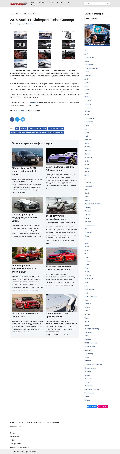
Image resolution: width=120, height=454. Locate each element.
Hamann (87, 154)
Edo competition (90, 118)
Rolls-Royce (89, 279)
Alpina (87, 72)
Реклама (29, 422)
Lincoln (87, 193)
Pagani (87, 257)
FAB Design (89, 122)
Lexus (87, 189)
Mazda (87, 218)
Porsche (87, 268)
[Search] (108, 4)
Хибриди (88, 400)
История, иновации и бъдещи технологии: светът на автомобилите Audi (37, 132)
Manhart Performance (92, 204)
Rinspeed (88, 275)
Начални (16, 24)
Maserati (88, 211)
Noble (87, 247)
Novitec (87, 250)
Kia (86, 179)
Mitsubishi (88, 232)
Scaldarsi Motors (90, 289)
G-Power (88, 140)
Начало (12, 13)
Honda (87, 165)
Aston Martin (89, 75)
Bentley (87, 82)
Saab (86, 282)
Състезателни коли (92, 389)
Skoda (87, 300)
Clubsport (34, 103)
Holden (87, 161)
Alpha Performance (91, 68)
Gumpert (88, 150)
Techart (87, 314)
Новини (22, 24)
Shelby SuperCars (91, 297)
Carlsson (88, 100)
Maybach (88, 214)
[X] (17, 119)
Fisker (87, 132)
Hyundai (87, 168)
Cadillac (87, 97)
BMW (86, 86)
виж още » (22, 192)
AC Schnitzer (89, 58)
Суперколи (89, 386)
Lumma (87, 200)
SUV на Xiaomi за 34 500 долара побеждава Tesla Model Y (24, 171)
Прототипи (51, 2)
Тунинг (87, 396)
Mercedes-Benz (90, 225)
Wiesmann (88, 350)
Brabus (87, 90)
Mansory (88, 207)
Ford (86, 136)
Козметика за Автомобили (19, 447)
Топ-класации (90, 393)
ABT (86, 54)
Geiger (87, 143)
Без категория (90, 354)
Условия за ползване (51, 422)
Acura (87, 61)
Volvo (86, 336)
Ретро (87, 382)
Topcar (87, 321)
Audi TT (23, 128)
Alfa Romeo (89, 65)
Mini (86, 229)
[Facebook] (12, 119)
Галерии (60, 2)
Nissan (87, 243)
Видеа (68, 2)
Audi (11, 24)
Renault (87, 272)
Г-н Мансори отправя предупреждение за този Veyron (25, 217)
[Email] (22, 119)
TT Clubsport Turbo (56, 128)
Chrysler (87, 107)
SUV (86, 311)
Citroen (87, 111)
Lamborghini (89, 186)
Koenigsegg (89, 182)
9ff (85, 50)
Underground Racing (92, 329)
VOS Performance (91, 343)
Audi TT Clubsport (21, 111)
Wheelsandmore (90, 346)
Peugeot (87, 261)
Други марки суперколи (93, 364)
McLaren (88, 222)
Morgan (87, 236)
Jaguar (87, 175)
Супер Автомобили (37, 2)
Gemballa (88, 147)
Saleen (87, 286)
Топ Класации (15, 436)
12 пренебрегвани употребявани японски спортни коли (24, 268)
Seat (86, 293)
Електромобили (90, 368)
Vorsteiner (88, 339)
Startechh (88, 304)
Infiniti (87, 172)
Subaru (87, 307)
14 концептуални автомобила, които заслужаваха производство (60, 219)
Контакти (37, 422)
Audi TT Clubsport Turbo (37, 128)
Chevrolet (88, 104)
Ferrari (87, 125)
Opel (86, 254)
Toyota (87, 325)
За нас (20, 422)
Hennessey (88, 157)
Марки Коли (34, 5)
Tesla (86, 318)
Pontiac (87, 264)
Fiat (86, 129)
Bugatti (87, 93)
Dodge (87, 115)
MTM (86, 239)
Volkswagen (89, 332)
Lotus (86, 197)
